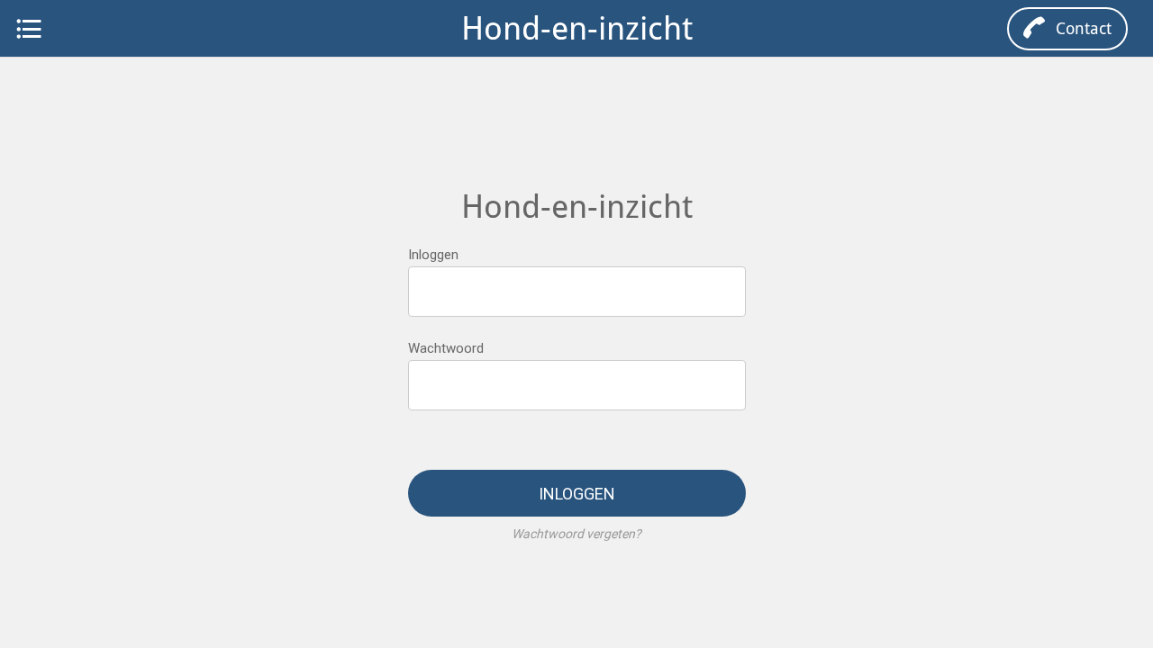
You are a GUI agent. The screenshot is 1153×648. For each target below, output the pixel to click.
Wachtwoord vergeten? (576, 533)
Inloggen (433, 255)
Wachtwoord (446, 348)
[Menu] (28, 28)
